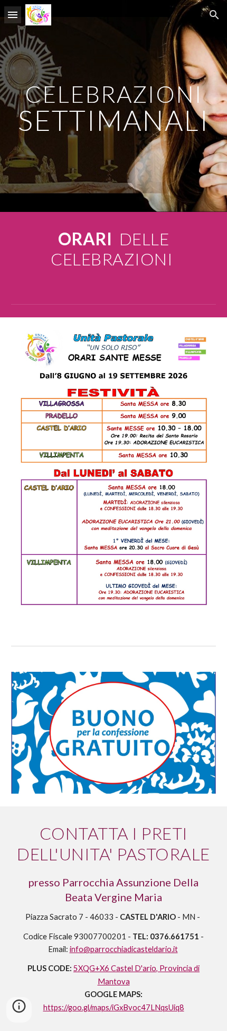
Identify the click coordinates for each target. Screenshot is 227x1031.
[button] (12, 14)
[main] (113, 106)
